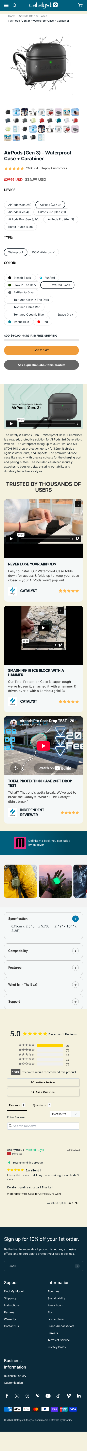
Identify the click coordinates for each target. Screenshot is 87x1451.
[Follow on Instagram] (17, 1396)
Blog (50, 1312)
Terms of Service (59, 1340)
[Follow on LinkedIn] (79, 1396)
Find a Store (56, 1319)
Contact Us (11, 1326)
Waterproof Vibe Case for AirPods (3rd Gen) (34, 1193)
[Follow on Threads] (27, 1396)
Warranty (10, 1319)
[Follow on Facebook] (7, 1396)
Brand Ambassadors (61, 1326)
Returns (9, 1312)
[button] (71, 1203)
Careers (53, 1333)
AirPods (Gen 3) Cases (32, 16)
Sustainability (56, 1298)
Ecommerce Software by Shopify (53, 1419)
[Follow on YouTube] (48, 1396)
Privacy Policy (57, 1347)
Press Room (55, 1305)
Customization (13, 1382)
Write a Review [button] (45, 1082)
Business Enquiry (15, 1375)
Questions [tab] (39, 1105)
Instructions (11, 1305)
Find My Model (13, 1291)
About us (53, 1291)
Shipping (10, 1298)
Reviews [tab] (14, 1105)
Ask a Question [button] (45, 1092)
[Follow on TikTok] (58, 1396)
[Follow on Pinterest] (37, 1396)
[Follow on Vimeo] (68, 1396)
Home (12, 16)
